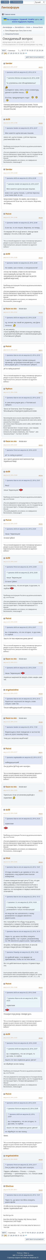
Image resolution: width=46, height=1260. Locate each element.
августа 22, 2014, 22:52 (10, 312)
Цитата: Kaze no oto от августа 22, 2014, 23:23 (23, 819)
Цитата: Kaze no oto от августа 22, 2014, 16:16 (23, 931)
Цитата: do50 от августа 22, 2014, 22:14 (21, 72)
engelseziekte (12, 689)
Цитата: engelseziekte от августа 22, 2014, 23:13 (24, 757)
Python (9, 388)
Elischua (9, 1186)
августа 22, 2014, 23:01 (10, 445)
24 (42, 50)
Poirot (8, 213)
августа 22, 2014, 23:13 (10, 693)
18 (27, 50)
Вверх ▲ (26, 1253)
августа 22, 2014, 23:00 (10, 392)
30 (16, 53)
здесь (37, 19)
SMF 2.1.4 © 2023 (18, 1255)
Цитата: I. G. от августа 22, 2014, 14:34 (22, 902)
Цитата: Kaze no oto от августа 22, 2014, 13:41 (23, 867)
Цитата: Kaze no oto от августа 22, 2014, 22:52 (23, 355)
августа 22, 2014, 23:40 (10, 813)
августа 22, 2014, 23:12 (10, 662)
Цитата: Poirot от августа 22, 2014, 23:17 (22, 1165)
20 (32, 50)
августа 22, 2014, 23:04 (10, 475)
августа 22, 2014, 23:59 (10, 1097)
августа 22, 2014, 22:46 (10, 217)
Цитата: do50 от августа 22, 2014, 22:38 (21, 178)
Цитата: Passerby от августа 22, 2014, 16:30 (22, 952)
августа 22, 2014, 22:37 (10, 67)
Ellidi (8, 858)
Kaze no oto (27, 31)
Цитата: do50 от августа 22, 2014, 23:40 (21, 993)
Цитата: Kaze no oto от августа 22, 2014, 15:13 (23, 897)
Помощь (19, 1253)
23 (40, 50)
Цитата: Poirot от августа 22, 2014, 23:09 (22, 1043)
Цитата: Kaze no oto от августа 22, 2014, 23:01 (23, 480)
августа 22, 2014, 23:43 (10, 862)
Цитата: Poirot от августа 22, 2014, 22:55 (22, 450)
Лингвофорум (10, 7)
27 (9, 53)
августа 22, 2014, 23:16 (10, 722)
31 (18, 53)
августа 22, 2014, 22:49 (10, 257)
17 (25, 50)
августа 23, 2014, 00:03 (10, 1159)
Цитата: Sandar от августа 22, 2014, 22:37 (22, 128)
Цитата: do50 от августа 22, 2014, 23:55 (21, 1103)
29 (14, 53)
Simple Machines (28, 1255)
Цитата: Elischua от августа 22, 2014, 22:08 (23, 78)
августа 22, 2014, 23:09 (10, 622)
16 (22, 50)
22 (37, 50)
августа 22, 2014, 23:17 (10, 752)
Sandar (9, 63)
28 (11, 53)
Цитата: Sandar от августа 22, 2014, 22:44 (22, 223)
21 (35, 50)
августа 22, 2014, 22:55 (10, 350)
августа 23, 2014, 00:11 (10, 1190)
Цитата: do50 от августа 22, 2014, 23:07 (21, 627)
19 (30, 50)
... (20, 50)
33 (23, 53)
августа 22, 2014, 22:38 (10, 123)
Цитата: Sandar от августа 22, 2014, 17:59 (22, 727)
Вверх (4, 1233)
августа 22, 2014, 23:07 (10, 561)
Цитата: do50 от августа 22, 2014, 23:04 (21, 529)
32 (21, 53)
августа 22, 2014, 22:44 (10, 173)
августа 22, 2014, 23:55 (10, 1038)
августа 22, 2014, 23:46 (10, 987)
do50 (8, 119)
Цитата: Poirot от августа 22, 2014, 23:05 (22, 567)
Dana (21, 31)
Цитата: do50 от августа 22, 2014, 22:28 (21, 318)
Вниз (4, 50)
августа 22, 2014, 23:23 (10, 790)
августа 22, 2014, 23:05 (10, 523)
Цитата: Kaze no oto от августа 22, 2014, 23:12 (23, 699)
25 (2, 53)
